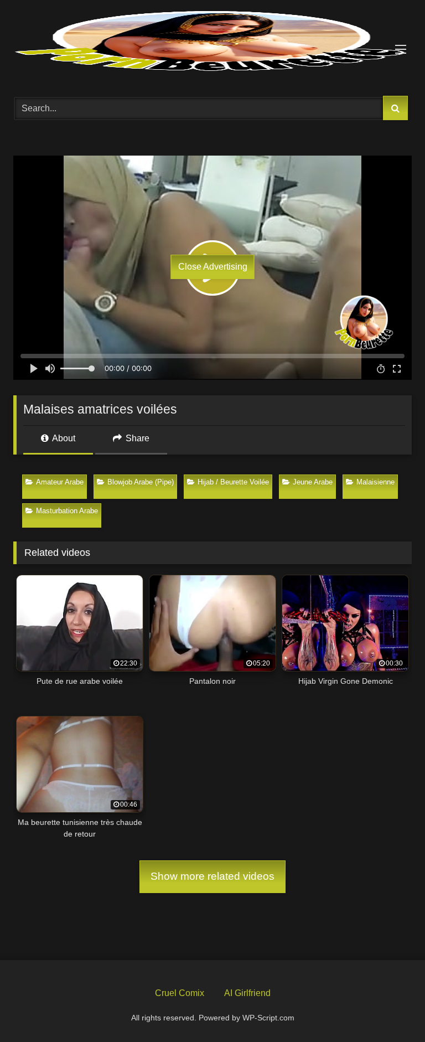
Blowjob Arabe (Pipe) (140, 482)
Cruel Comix (179, 993)
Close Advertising (212, 266)
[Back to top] (391, 1007)
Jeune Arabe (313, 482)
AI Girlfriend (247, 993)
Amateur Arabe (60, 482)
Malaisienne (375, 482)
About (62, 438)
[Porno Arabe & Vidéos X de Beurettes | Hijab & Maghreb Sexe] (212, 42)
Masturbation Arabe (67, 511)
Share (136, 438)
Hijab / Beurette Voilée (233, 482)
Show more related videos (212, 876)
